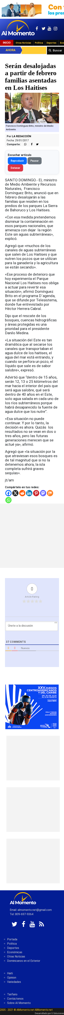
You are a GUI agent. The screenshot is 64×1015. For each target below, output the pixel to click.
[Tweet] (36, 144)
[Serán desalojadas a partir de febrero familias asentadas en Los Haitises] (32, 108)
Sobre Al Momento (19, 1003)
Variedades (14, 982)
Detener (15, 167)
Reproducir (17, 160)
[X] (15, 493)
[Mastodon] (43, 493)
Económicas (14, 952)
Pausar (34, 160)
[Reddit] (22, 493)
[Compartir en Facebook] (30, 144)
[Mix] (50, 493)
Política (39, 43)
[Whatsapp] (8, 500)
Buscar (57, 50)
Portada (12, 939)
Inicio (7, 42)
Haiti (10, 973)
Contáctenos (15, 998)
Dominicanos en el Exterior (23, 960)
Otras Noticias (23, 43)
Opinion (11, 977)
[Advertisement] (32, 536)
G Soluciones (57, 1013)
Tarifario (12, 994)
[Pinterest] (36, 493)
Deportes (51, 43)
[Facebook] (8, 493)
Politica (12, 943)
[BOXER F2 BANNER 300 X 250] (32, 706)
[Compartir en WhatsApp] (23, 144)
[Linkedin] (29, 493)
